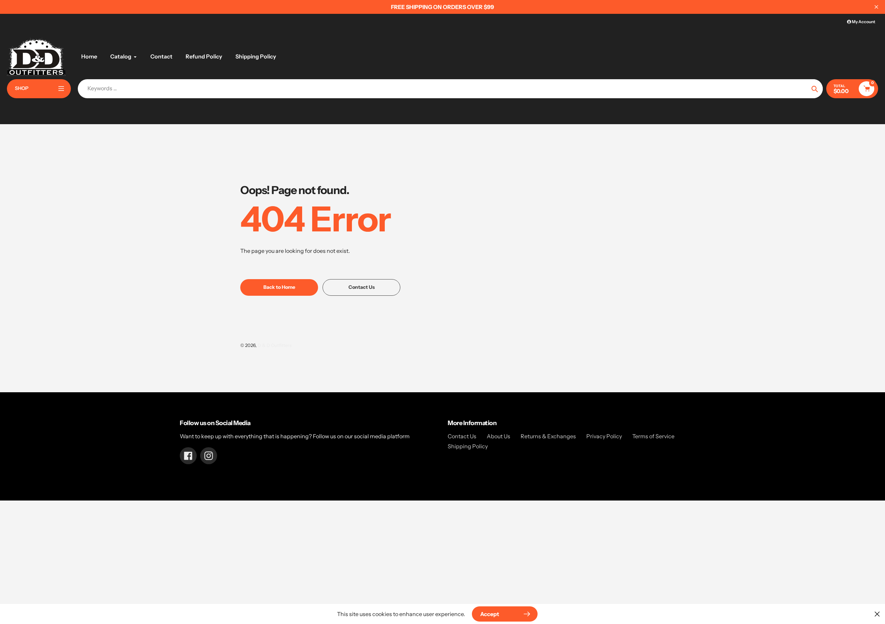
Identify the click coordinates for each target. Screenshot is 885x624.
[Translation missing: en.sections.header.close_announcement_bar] (876, 6)
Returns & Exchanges (548, 436)
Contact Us (462, 436)
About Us (498, 436)
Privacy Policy (604, 436)
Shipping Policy (468, 446)
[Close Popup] (877, 613)
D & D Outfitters (274, 345)
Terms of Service (653, 436)
